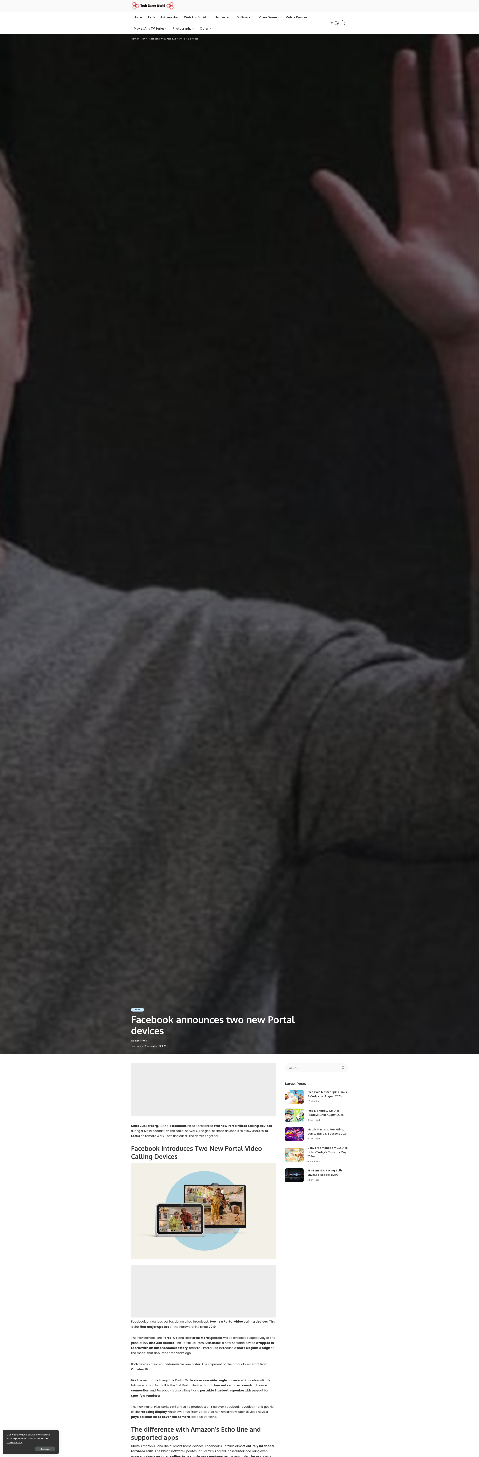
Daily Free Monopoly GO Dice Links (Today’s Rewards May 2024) (327, 1152)
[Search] (343, 23)
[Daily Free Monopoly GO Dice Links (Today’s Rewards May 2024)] (294, 1155)
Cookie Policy (14, 1442)
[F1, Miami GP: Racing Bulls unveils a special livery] (294, 1175)
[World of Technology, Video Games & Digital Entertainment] (153, 6)
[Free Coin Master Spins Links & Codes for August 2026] (294, 1097)
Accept (45, 1448)
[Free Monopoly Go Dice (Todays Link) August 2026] (294, 1115)
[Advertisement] (203, 1089)
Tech (137, 1009)
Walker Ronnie (139, 1041)
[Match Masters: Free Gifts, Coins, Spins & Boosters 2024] (294, 1134)
